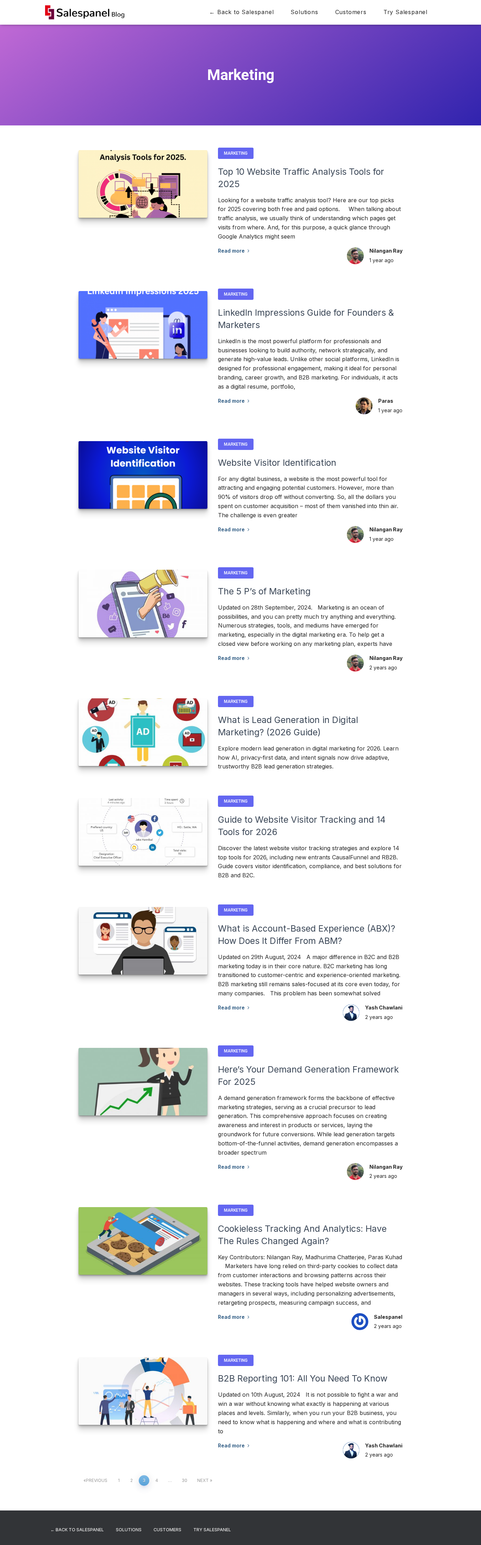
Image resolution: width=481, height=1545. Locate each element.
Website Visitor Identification (277, 462)
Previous (96, 1480)
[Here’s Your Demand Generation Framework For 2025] (143, 1082)
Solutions (304, 12)
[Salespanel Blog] (84, 12)
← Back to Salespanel (241, 12)
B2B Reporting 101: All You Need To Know (302, 1378)
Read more (233, 251)
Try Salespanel (405, 12)
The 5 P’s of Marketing (264, 591)
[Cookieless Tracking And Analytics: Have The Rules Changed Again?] (143, 1241)
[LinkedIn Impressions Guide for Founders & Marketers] (143, 325)
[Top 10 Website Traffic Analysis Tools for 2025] (143, 184)
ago (381, 260)
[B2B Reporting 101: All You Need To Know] (143, 1391)
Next (203, 1480)
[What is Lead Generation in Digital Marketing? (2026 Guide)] (143, 732)
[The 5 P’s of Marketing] (143, 603)
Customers (351, 12)
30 (184, 1480)
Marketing (236, 153)
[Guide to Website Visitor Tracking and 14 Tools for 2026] (143, 832)
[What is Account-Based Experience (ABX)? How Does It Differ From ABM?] (143, 941)
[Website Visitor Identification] (143, 475)
